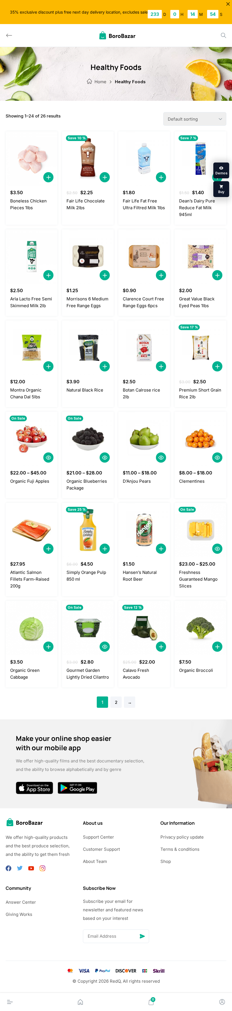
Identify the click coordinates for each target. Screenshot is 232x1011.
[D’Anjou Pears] (144, 439)
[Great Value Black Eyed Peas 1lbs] (200, 256)
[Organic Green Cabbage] (31, 628)
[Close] (228, 4)
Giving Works (19, 914)
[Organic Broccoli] (200, 628)
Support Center (98, 837)
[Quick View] (48, 457)
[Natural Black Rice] (88, 347)
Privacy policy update (182, 837)
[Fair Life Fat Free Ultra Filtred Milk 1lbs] (144, 158)
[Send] (142, 936)
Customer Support (101, 849)
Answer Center (21, 902)
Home (100, 81)
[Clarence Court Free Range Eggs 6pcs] (144, 256)
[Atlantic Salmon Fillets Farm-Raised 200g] (31, 530)
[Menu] (10, 1002)
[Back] (9, 35)
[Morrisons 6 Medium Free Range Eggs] (88, 256)
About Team (95, 861)
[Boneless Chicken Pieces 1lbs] (31, 158)
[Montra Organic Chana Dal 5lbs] (31, 347)
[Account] (222, 1002)
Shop (165, 861)
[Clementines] (200, 439)
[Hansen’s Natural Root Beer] (144, 530)
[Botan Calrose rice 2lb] (144, 347)
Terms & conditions (179, 849)
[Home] (80, 1002)
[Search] (223, 35)
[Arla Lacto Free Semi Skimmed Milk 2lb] (31, 256)
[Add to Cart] (48, 177)
